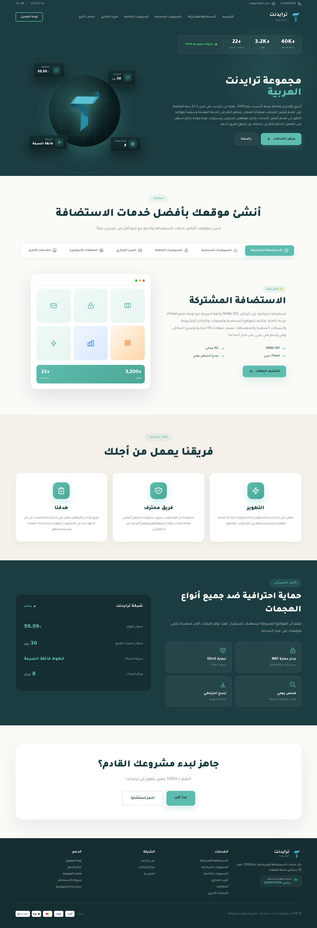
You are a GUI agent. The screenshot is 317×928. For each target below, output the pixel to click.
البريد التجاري (109, 17)
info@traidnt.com (259, 3)
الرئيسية (228, 17)
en (17, 3)
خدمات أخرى (87, 17)
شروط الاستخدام (69, 880)
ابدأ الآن (181, 798)
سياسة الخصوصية (68, 887)
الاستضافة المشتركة (202, 17)
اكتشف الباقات (268, 371)
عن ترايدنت (148, 861)
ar (22, 3)
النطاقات (222, 887)
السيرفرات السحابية (168, 17)
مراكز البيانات (146, 867)
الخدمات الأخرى (218, 893)
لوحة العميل (29, 17)
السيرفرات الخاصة (136, 17)
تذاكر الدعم (74, 867)
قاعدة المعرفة (72, 874)
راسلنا (246, 139)
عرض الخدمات (284, 139)
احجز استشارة (142, 798)
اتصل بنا (149, 874)
